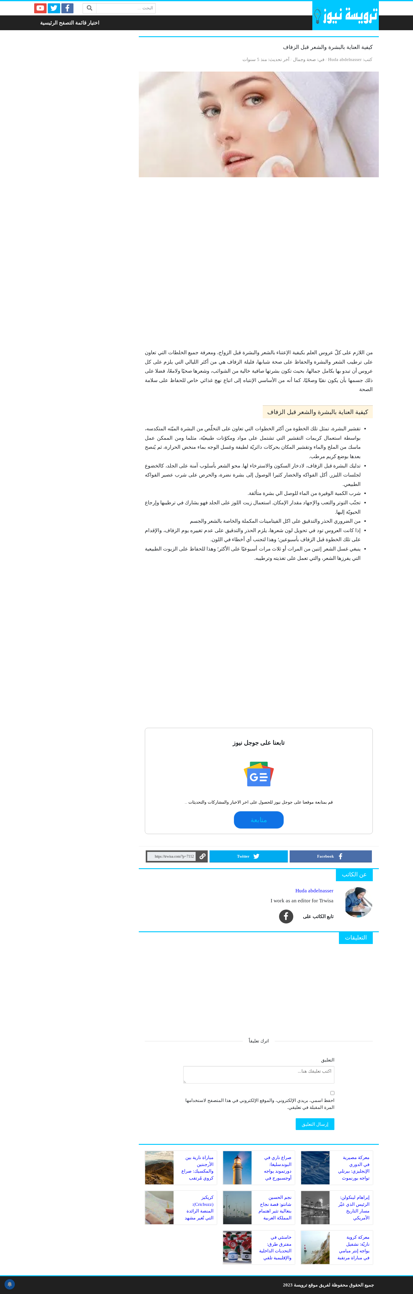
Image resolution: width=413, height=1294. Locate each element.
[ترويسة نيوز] (345, 15)
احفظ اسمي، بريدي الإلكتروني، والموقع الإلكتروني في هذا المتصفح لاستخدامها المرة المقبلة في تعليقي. (259, 1104)
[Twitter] (54, 8)
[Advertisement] (259, 265)
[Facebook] (67, 8)
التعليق (327, 1059)
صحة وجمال (304, 59)
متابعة (258, 820)
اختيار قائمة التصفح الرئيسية (69, 23)
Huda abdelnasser (345, 59)
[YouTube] (40, 8)
